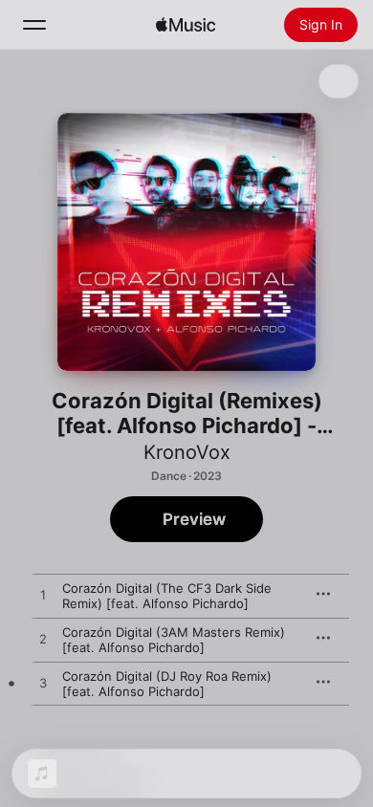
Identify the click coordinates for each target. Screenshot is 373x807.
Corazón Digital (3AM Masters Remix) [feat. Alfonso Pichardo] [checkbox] (173, 639)
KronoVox (186, 452)
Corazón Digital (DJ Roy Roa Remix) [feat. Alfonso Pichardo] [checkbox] (167, 683)
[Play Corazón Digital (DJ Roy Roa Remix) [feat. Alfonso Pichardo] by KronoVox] (43, 683)
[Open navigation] (34, 25)
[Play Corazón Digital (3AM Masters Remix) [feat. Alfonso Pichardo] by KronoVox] (43, 639)
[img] (185, 24)
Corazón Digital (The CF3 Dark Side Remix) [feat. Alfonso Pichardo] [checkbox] (167, 595)
